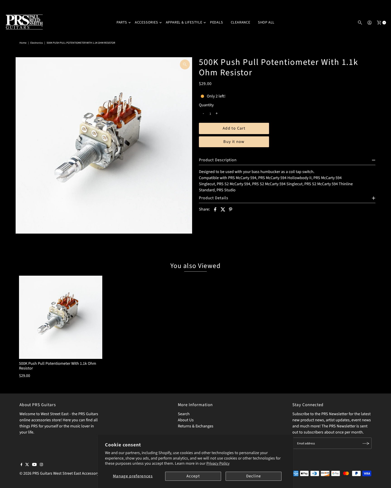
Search (184, 414)
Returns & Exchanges (195, 426)
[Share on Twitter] (222, 209)
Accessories (146, 22)
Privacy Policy (217, 463)
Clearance (240, 22)
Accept (193, 476)
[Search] (360, 22)
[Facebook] (21, 465)
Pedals (216, 22)
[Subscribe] (366, 443)
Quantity (206, 105)
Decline (253, 476)
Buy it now (234, 142)
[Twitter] (27, 465)
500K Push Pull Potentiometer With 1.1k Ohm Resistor (57, 366)
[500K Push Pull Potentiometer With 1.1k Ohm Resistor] (60, 317)
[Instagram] (41, 465)
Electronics (36, 43)
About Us (186, 420)
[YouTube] (34, 465)
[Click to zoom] (185, 64)
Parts (122, 22)
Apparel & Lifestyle (184, 22)
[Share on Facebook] (215, 209)
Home (22, 43)
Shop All (266, 22)
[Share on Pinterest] (230, 209)
